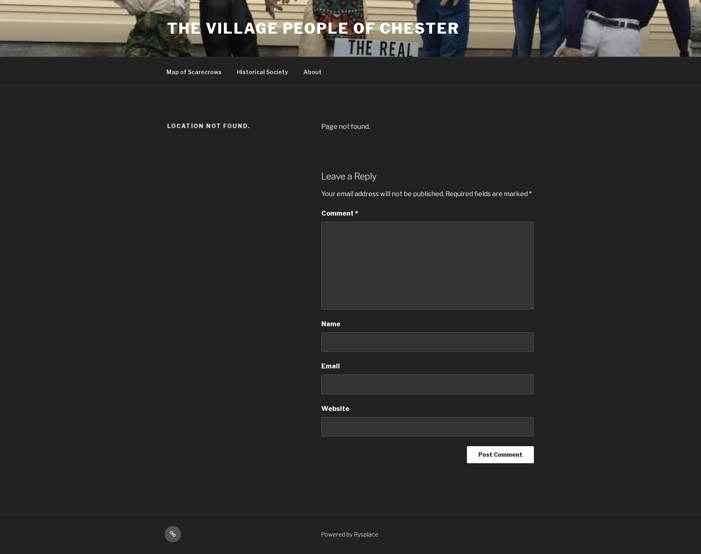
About (312, 71)
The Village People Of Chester (313, 28)
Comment (339, 213)
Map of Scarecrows (193, 71)
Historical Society (262, 71)
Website (335, 409)
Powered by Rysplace (349, 534)
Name (330, 324)
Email (330, 366)
